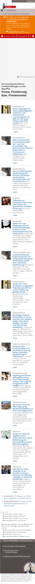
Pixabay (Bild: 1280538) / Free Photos (15, 516)
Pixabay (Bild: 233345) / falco (12, 534)
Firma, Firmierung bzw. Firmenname (16, 14)
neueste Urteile (9, 36)
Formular (26, 581)
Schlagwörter (11, 10)
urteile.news (13, 574)
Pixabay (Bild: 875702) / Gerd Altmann (15, 520)
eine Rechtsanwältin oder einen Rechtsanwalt (16, 579)
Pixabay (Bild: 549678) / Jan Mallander (15, 532)
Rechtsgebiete (22, 36)
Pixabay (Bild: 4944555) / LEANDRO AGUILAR (17, 536)
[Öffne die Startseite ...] (12, 6)
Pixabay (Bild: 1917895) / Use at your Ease (16, 518)
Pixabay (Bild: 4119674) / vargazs (13, 514)
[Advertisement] (17, 57)
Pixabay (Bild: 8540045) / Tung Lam (13, 524)
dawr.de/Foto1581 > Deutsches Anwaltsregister (18, 530)
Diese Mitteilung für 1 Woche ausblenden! (18, 32)
